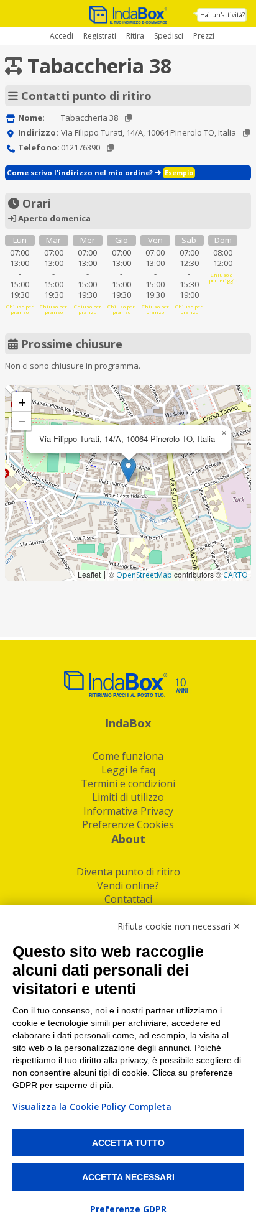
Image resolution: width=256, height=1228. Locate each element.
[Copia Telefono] (110, 148)
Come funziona (128, 756)
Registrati (99, 35)
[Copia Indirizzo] (246, 133)
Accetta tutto (128, 1143)
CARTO (235, 575)
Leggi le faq (128, 770)
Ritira (135, 35)
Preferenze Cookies (128, 824)
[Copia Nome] (128, 118)
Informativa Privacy (128, 811)
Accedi (61, 35)
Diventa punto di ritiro (128, 872)
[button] (128, 469)
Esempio (179, 173)
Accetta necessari (128, 1177)
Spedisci (168, 35)
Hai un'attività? (222, 15)
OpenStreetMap (144, 575)
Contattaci (128, 899)
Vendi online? (128, 885)
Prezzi (203, 35)
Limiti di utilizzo (128, 797)
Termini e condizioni (128, 783)
